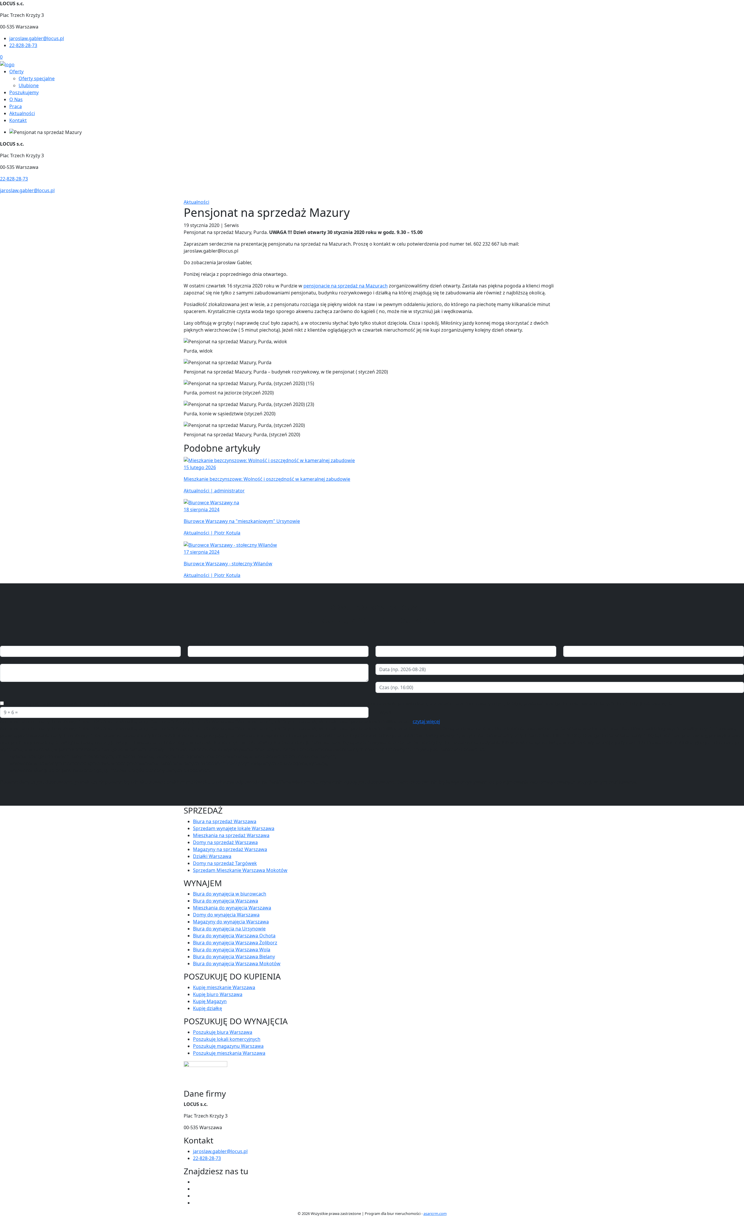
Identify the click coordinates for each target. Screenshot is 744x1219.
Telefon (571, 642)
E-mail (382, 642)
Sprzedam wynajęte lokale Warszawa (233, 828)
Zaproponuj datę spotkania (405, 660)
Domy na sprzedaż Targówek (225, 863)
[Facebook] (195, 1182)
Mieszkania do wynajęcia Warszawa (232, 908)
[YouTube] (195, 1196)
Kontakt (18, 120)
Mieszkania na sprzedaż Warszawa (231, 835)
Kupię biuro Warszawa (217, 994)
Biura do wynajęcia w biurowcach (229, 894)
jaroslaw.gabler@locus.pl (36, 38)
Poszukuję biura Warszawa (222, 1032)
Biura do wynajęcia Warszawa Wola (231, 949)
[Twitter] (195, 1189)
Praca (15, 106)
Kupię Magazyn (210, 1001)
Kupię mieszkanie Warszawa (224, 987)
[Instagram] (195, 1203)
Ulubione (29, 85)
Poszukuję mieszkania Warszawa (229, 1053)
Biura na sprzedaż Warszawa (224, 821)
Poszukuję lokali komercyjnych (226, 1039)
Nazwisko (198, 642)
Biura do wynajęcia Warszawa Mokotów (236, 963)
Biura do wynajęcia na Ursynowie (229, 928)
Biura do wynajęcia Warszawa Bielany (234, 956)
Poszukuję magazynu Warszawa (228, 1046)
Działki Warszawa (212, 856)
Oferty (16, 71)
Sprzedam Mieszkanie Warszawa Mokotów (240, 870)
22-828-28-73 (23, 45)
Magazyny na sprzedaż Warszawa (230, 849)
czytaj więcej (426, 721)
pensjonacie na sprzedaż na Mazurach (345, 286)
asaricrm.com (435, 1213)
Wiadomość (13, 660)
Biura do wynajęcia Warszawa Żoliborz (235, 942)
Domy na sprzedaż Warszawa (225, 842)
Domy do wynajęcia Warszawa (226, 914)
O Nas (16, 99)
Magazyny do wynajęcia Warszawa (231, 921)
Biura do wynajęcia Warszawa (225, 901)
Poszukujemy (24, 92)
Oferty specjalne (37, 78)
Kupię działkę (207, 1008)
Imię (5, 642)
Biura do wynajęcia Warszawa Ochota (234, 935)
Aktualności (22, 113)
